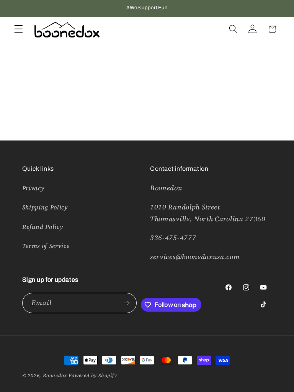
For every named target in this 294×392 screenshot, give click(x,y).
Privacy (33, 188)
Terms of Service (46, 246)
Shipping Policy (45, 207)
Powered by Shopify (93, 375)
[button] (18, 29)
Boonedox (55, 375)
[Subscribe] (126, 303)
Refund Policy (42, 226)
